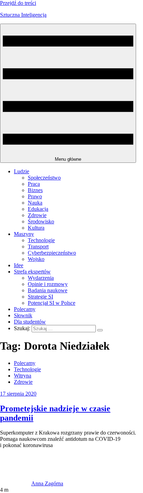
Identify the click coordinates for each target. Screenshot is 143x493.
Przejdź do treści (18, 3)
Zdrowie (37, 215)
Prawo (35, 196)
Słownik (23, 315)
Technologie (41, 240)
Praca (34, 184)
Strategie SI (40, 297)
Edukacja (38, 209)
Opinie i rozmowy (48, 284)
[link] (15, 483)
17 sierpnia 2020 (18, 394)
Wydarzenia (41, 278)
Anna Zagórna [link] (47, 483)
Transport (38, 246)
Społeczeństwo (44, 178)
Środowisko (41, 221)
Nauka (35, 203)
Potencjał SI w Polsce (51, 303)
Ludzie (21, 171)
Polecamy (24, 309)
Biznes (35, 190)
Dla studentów (30, 322)
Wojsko (36, 259)
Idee (18, 265)
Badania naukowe (47, 290)
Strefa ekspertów (32, 272)
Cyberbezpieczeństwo (52, 253)
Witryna (22, 376)
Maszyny (24, 234)
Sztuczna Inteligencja (23, 15)
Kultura (36, 228)
